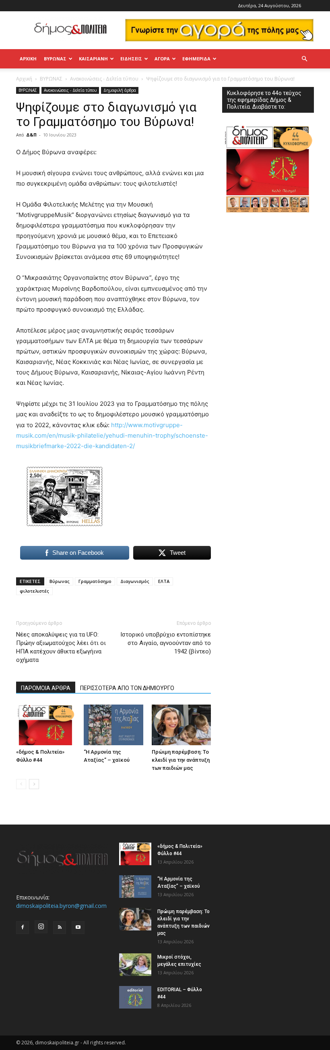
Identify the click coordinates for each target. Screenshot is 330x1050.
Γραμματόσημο (94, 581)
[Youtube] (78, 927)
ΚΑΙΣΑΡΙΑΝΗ (93, 59)
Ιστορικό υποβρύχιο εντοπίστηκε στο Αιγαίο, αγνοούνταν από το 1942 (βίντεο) (165, 643)
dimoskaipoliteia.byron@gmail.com (61, 905)
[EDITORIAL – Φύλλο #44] (135, 997)
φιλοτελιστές (34, 591)
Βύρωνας (60, 581)
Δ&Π (31, 135)
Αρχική (28, 59)
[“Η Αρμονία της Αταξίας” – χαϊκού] (113, 725)
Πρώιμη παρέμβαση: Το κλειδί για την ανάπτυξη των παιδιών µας (181, 760)
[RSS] (59, 927)
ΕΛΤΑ (163, 581)
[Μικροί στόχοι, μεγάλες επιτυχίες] (135, 964)
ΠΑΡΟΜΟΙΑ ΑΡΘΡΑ (45, 688)
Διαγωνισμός (134, 581)
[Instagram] (41, 926)
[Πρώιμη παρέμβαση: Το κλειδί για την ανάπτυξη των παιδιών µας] (181, 725)
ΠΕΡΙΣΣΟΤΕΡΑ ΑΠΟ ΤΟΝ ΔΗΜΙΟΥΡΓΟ (127, 688)
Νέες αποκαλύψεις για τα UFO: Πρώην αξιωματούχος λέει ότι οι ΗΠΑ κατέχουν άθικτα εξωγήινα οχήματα (61, 647)
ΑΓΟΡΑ (162, 59)
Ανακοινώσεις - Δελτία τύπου (104, 78)
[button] (304, 59)
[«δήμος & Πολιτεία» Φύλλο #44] (45, 725)
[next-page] (34, 784)
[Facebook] (22, 927)
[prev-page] (21, 784)
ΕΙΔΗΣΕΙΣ (131, 59)
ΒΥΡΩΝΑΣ (55, 59)
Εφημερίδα (196, 59)
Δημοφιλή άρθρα (119, 90)
